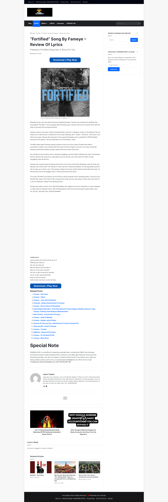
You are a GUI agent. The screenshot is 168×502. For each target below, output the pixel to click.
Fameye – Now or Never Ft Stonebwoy (47, 306)
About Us (31, 2)
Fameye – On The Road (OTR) (44, 335)
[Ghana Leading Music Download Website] (39, 12)
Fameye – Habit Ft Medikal (43, 317)
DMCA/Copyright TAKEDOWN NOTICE (47, 2)
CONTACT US (70, 23)
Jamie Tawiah (48, 374)
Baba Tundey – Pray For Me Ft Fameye (47, 314)
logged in (38, 448)
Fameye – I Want (39, 297)
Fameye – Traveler (40, 329)
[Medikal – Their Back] (41, 467)
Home (33, 33)
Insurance (60, 23)
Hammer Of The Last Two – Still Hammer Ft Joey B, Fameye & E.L (56, 323)
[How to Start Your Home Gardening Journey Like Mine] (89, 467)
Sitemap (85, 2)
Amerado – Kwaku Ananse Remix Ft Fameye (49, 303)
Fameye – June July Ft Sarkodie (45, 300)
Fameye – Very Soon (41, 294)
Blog (30, 23)
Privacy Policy (64, 2)
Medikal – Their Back (37, 475)
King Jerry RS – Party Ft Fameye (45, 326)
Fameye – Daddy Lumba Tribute (45, 320)
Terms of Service (76, 2)
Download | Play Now (65, 60)
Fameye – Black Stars (41, 338)
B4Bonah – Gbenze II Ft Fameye (45, 332)
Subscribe (113, 69)
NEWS (44, 23)
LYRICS (51, 23)
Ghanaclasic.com (95, 495)
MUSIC (36, 23)
